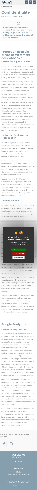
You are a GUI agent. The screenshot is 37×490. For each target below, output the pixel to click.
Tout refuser (19, 254)
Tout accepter (19, 250)
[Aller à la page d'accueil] (6, 2)
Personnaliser (18, 257)
